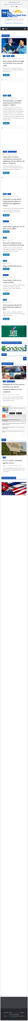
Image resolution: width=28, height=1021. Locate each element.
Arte (4, 56)
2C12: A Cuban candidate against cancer (12, 461)
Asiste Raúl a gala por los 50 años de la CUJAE (13, 227)
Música (12, 56)
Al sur (4, 381)
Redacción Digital (14, 98)
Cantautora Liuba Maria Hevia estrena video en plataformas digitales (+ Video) (12, 202)
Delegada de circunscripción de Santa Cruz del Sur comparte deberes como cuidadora (14, 388)
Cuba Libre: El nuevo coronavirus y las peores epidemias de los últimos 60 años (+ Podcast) (14, 160)
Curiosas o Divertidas (12, 151)
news (4, 457)
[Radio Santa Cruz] (3, 28)
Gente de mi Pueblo (10, 381)
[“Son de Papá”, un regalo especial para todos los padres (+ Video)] (14, 86)
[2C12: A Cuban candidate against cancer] (14, 448)
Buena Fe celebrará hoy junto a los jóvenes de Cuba (13, 244)
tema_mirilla (5, 275)
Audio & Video (5, 221)
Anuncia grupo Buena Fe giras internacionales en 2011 (12, 307)
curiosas (5, 151)
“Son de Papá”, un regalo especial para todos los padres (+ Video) (12, 102)
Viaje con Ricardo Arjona (12, 266)
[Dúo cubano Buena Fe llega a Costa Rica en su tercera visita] (14, 46)
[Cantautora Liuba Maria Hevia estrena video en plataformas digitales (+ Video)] (14, 184)
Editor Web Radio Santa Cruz (18, 58)
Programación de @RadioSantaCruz (14, 23)
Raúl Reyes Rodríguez (15, 394)
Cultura (8, 56)
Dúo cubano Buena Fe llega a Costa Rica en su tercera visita (13, 63)
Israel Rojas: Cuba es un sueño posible (12, 281)
